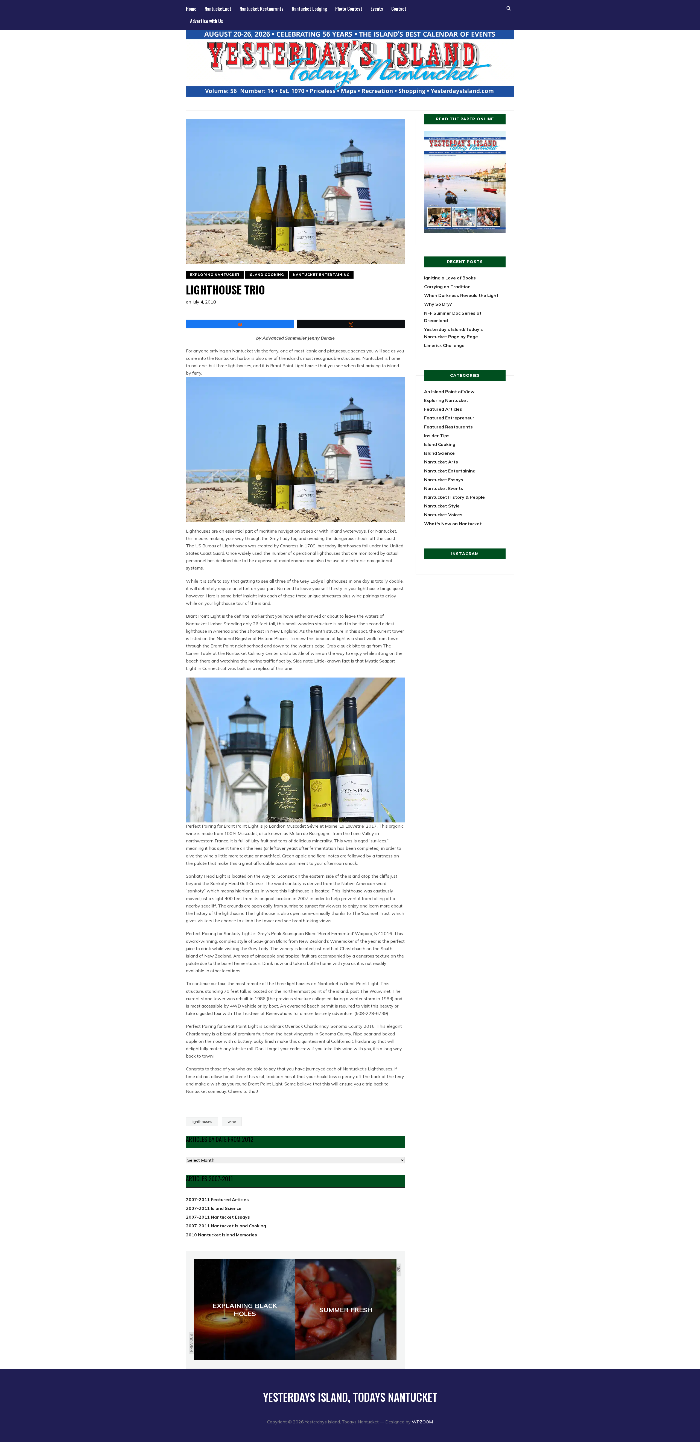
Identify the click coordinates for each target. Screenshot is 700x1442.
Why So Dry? (438, 304)
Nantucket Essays (443, 479)
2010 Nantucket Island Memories (221, 1234)
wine (232, 1121)
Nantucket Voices (443, 514)
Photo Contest (348, 8)
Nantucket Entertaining (321, 275)
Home (191, 8)
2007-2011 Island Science (213, 1208)
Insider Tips (437, 435)
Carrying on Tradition (447, 286)
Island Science (439, 453)
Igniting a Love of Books (450, 278)
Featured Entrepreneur (449, 418)
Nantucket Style (442, 506)
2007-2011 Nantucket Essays (218, 1217)
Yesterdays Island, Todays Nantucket (350, 1397)
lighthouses (202, 1121)
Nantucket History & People (454, 497)
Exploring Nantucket (215, 275)
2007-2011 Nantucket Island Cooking (226, 1225)
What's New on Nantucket (453, 523)
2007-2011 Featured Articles (217, 1199)
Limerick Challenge (444, 345)
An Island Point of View (449, 391)
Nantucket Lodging (309, 8)
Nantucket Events (443, 488)
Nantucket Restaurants (262, 8)
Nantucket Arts (441, 462)
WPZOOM (422, 1422)
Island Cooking (266, 275)
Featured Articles (443, 409)
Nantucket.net (218, 8)
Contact (398, 8)
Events (377, 8)
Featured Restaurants (448, 427)
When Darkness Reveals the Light (461, 295)
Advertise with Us (206, 20)
